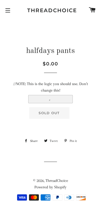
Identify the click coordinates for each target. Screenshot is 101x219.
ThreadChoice (50, 10)
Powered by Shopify (50, 187)
